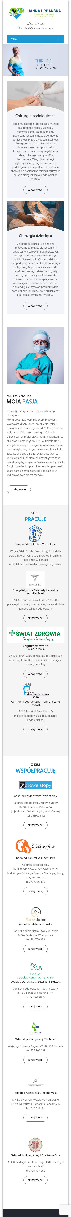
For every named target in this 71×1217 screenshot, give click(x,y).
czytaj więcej (35, 190)
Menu (14, 39)
